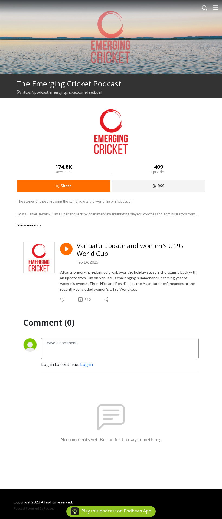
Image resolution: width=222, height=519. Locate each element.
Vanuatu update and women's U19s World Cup (130, 250)
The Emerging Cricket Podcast (69, 84)
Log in (86, 364)
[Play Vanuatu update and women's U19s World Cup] (66, 249)
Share (66, 185)
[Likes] (63, 300)
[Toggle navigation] (216, 7)
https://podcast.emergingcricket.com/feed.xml (62, 92)
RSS (161, 185)
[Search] (205, 7)
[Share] (106, 299)
